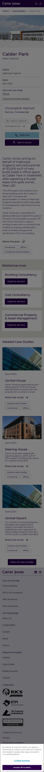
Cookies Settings (22, 761)
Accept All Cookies (22, 767)
